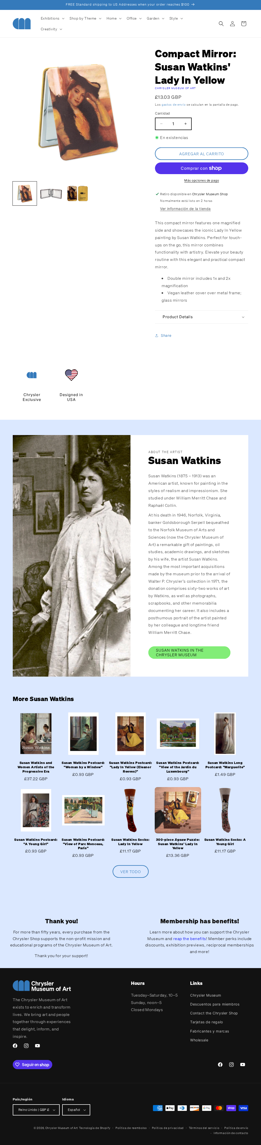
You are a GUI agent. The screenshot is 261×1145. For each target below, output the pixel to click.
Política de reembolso (131, 1128)
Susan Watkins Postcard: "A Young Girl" (35, 842)
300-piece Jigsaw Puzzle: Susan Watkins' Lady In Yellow (178, 844)
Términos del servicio (204, 1128)
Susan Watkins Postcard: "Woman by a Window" (83, 765)
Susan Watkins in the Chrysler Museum (180, 652)
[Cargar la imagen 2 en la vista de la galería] (51, 193)
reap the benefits (189, 938)
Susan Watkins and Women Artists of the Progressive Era (36, 767)
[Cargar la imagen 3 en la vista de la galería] (77, 193)
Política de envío (236, 1128)
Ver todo (130, 871)
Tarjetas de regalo (206, 1022)
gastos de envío (174, 104)
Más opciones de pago (201, 180)
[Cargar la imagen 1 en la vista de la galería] (25, 193)
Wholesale (199, 1040)
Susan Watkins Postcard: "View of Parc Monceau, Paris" (83, 844)
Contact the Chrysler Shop (214, 1013)
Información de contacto (231, 1133)
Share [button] (166, 335)
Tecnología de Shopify (95, 1128)
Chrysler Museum (205, 995)
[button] (52, 18)
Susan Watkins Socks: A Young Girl (225, 842)
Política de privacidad (168, 1128)
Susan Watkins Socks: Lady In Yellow (130, 842)
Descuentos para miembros (214, 1004)
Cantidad (162, 113)
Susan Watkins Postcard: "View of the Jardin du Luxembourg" (177, 767)
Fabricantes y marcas (209, 1031)
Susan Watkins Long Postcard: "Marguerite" (225, 765)
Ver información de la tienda (185, 208)
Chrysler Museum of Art (175, 88)
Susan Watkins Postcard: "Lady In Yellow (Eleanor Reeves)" (130, 767)
